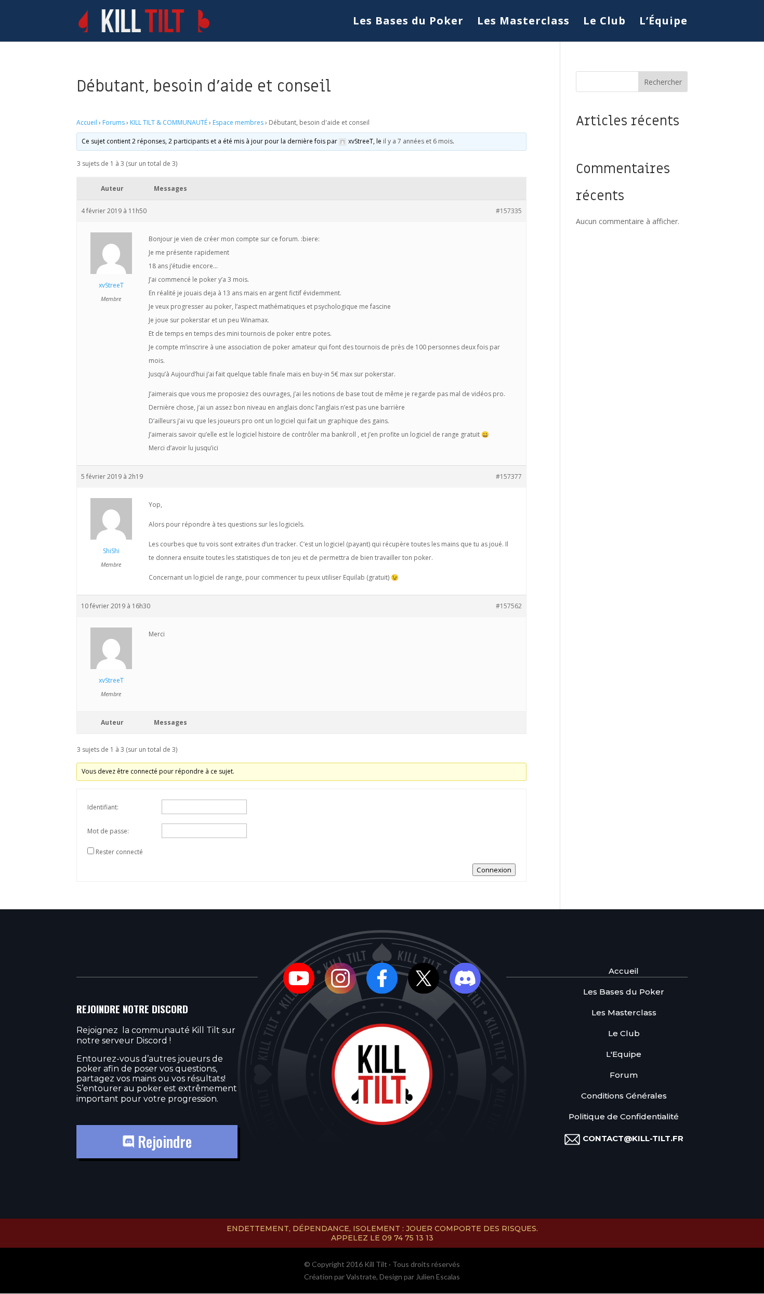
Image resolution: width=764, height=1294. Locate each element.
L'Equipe (623, 1054)
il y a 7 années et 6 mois (418, 141)
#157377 (509, 476)
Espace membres (238, 122)
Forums (113, 122)
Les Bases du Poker (408, 22)
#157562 (509, 606)
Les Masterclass (523, 22)
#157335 (509, 210)
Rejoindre (163, 1141)
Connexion (494, 869)
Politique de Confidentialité (624, 1116)
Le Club (604, 22)
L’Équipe (663, 22)
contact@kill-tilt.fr (633, 1138)
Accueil (86, 122)
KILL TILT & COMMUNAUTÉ (168, 122)
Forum (624, 1075)
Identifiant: (102, 807)
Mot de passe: (108, 831)
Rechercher (663, 82)
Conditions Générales (624, 1096)
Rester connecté (119, 851)
